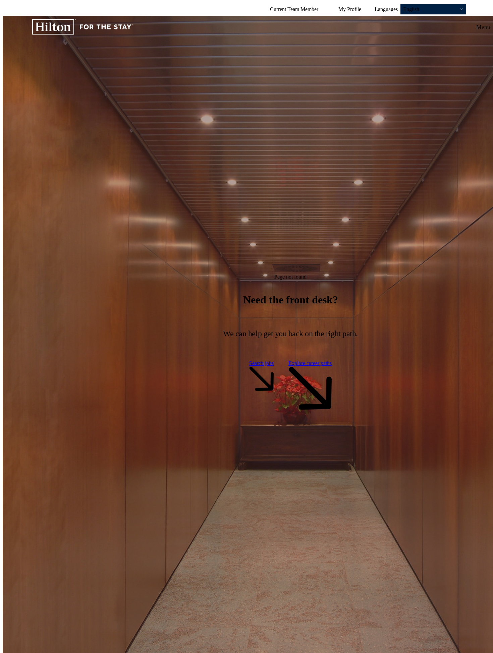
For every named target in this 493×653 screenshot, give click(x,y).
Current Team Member (294, 9)
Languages (386, 9)
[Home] (82, 27)
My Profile (349, 9)
